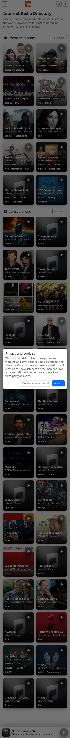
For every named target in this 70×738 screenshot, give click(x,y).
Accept (58, 383)
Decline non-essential (35, 383)
